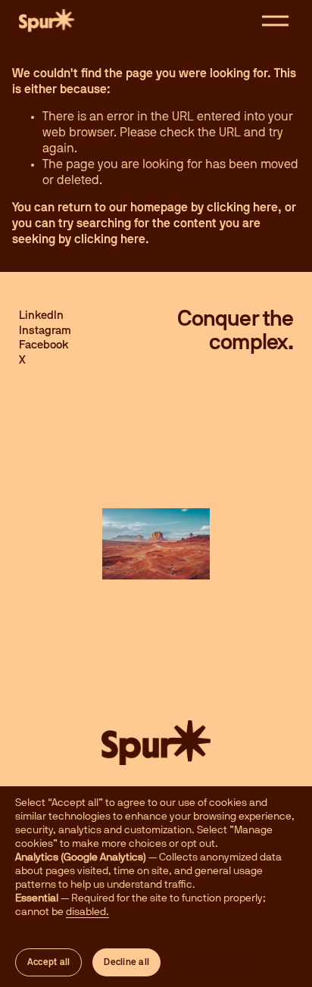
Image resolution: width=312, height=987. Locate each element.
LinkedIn (41, 315)
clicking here (242, 207)
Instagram (45, 330)
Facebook (43, 345)
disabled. (87, 912)
